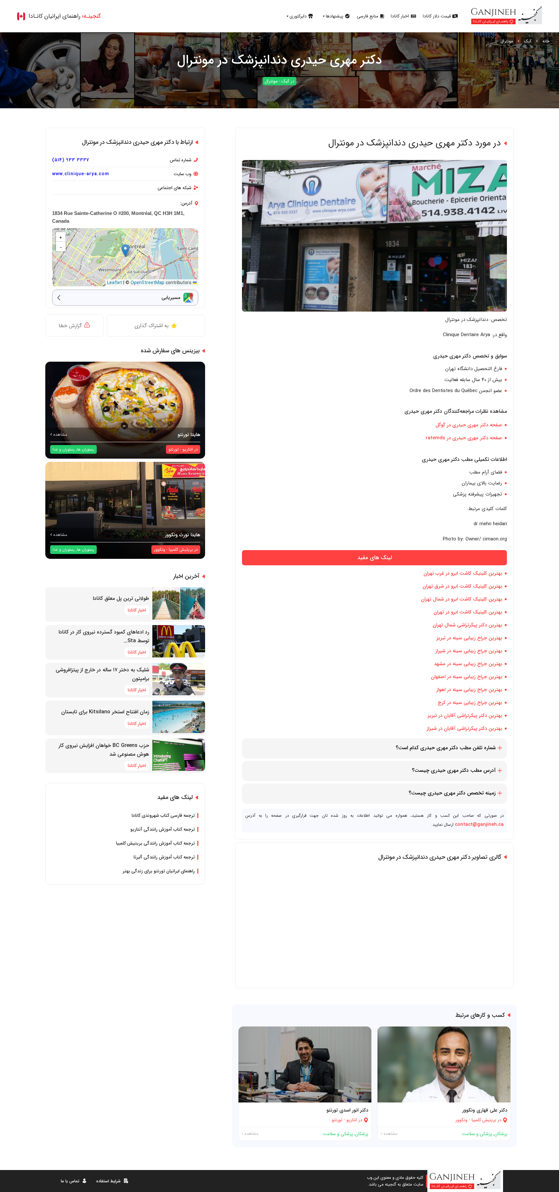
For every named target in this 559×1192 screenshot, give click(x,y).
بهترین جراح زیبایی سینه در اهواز (469, 690)
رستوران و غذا (64, 449)
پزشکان (500, 1133)
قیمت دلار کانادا (437, 16)
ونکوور (461, 1119)
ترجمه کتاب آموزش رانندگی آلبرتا (164, 857)
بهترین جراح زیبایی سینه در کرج (470, 703)
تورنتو (337, 1119)
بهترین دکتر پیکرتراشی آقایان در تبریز (465, 715)
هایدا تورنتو (189, 435)
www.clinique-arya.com (80, 173)
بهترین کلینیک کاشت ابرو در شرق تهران (462, 586)
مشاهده (390, 1133)
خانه (546, 41)
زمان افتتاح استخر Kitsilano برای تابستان (105, 712)
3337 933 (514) (70, 160)
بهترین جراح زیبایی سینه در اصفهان (466, 677)
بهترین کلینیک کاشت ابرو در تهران (467, 612)
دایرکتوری (298, 16)
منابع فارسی (367, 16)
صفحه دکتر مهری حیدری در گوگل (468, 425)
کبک (528, 41)
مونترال (506, 41)
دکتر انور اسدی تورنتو (347, 1110)
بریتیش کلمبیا (484, 1119)
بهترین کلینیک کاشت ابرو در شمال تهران (461, 599)
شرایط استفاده (108, 1181)
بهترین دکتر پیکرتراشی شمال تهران (467, 625)
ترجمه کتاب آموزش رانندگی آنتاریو (162, 829)
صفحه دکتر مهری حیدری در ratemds (464, 438)
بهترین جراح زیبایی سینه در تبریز (469, 638)
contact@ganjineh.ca (479, 824)
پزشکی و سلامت (477, 1133)
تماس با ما (70, 1181)
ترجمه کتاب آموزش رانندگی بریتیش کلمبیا (155, 843)
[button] (125, 250)
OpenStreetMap (147, 282)
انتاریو (351, 1119)
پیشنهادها (334, 16)
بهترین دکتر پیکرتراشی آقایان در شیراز (464, 728)
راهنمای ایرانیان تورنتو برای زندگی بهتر (159, 871)
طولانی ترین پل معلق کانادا (121, 598)
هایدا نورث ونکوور (182, 535)
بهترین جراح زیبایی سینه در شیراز (468, 651)
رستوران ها (85, 449)
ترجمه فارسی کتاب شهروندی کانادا (163, 815)
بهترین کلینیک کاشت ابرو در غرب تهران (462, 573)
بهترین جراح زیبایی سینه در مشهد (468, 664)
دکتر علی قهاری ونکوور (484, 1110)
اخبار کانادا (400, 16)
